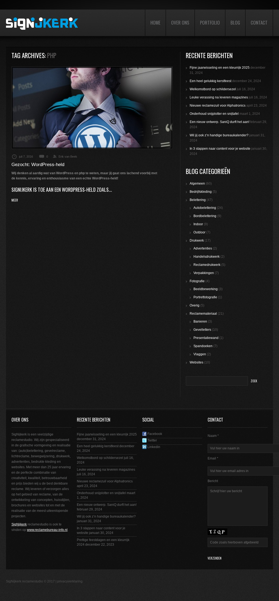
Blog (235, 22)
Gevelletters (202, 330)
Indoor (198, 224)
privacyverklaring (70, 581)
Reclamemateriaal (203, 313)
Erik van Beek (68, 156)
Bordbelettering (204, 216)
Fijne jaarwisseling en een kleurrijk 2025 (220, 68)
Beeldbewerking (205, 289)
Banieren (200, 321)
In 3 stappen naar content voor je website (220, 149)
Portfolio (210, 22)
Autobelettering (204, 208)
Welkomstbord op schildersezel (213, 89)
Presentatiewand (206, 338)
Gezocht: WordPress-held (37, 164)
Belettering (198, 200)
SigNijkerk (19, 524)
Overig (194, 305)
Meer (14, 200)
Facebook (154, 434)
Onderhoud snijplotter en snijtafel (214, 114)
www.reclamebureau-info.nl (47, 530)
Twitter (152, 440)
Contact (259, 22)
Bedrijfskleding (201, 192)
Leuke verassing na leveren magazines (219, 97)
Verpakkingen (203, 273)
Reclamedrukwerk (206, 265)
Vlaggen (199, 354)
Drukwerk (197, 240)
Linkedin (153, 447)
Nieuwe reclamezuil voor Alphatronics (217, 105)
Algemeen (197, 183)
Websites (196, 362)
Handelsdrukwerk (206, 257)
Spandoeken (203, 346)
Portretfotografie (205, 297)
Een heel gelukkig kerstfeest (210, 81)
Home (155, 22)
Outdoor (199, 232)
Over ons (180, 22)
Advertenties (202, 248)
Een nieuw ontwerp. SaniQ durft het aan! (219, 122)
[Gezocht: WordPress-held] (92, 108)
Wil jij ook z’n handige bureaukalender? (219, 135)
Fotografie (197, 281)
